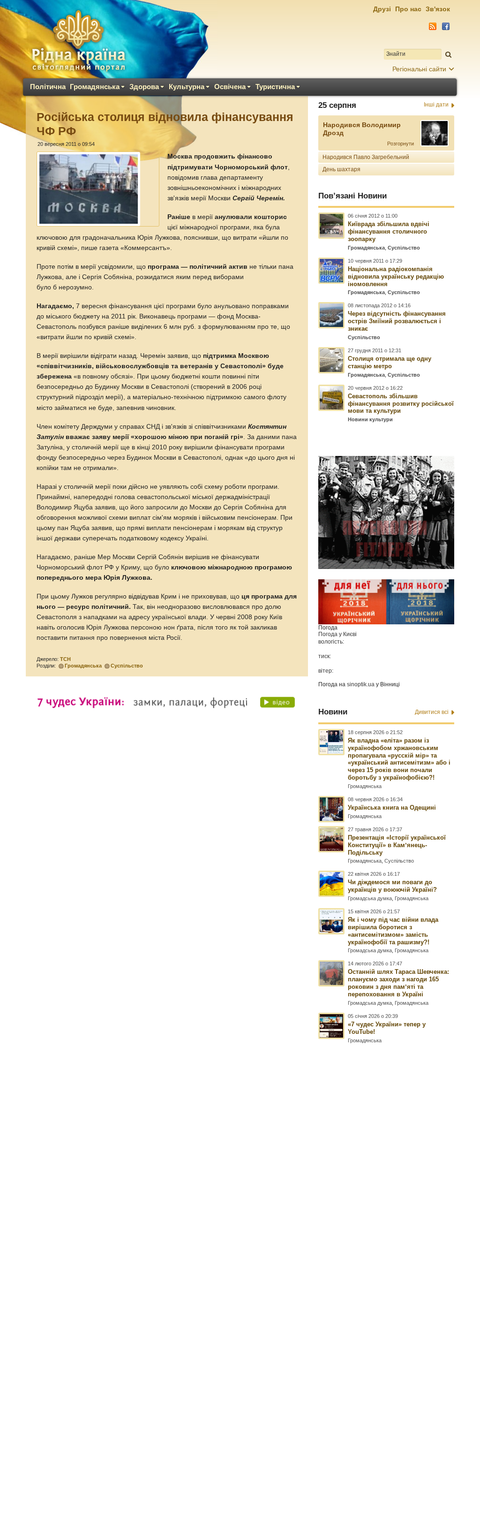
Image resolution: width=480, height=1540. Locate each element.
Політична (48, 86)
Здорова (144, 86)
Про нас (408, 9)
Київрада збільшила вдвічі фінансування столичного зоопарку (388, 231)
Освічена (230, 86)
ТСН (65, 659)
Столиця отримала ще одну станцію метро (389, 362)
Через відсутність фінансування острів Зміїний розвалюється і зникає (397, 321)
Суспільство (127, 665)
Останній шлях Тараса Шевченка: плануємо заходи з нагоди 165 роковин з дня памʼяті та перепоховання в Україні (398, 983)
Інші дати (436, 104)
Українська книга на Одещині (392, 807)
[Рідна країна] (78, 40)
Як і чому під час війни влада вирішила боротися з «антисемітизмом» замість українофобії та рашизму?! (393, 931)
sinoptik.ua (361, 684)
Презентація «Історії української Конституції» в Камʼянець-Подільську (397, 845)
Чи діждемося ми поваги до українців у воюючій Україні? (392, 886)
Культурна (186, 86)
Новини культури (370, 419)
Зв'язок (438, 9)
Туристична (275, 86)
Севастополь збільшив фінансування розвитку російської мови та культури (401, 404)
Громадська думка (370, 898)
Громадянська (95, 86)
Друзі (382, 9)
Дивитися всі (432, 712)
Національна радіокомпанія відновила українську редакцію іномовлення (396, 277)
